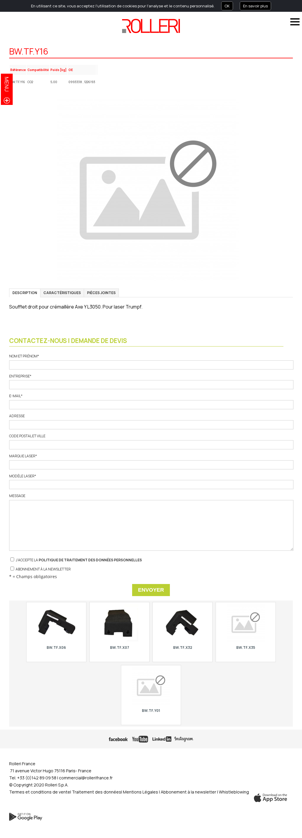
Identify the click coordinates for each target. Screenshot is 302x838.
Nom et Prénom (24, 356)
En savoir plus (255, 6)
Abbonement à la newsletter (189, 792)
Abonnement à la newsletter (43, 569)
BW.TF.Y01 (151, 710)
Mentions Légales (140, 792)
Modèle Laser (22, 476)
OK (227, 6)
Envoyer (151, 590)
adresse (17, 416)
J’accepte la (78, 559)
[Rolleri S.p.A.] (151, 26)
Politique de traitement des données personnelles (90, 559)
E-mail (15, 396)
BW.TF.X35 (245, 647)
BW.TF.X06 (56, 647)
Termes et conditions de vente (39, 792)
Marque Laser (23, 456)
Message (17, 496)
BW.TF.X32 (182, 647)
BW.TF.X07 (119, 647)
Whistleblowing (234, 792)
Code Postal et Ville (27, 436)
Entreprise (20, 376)
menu (6, 84)
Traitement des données (96, 792)
